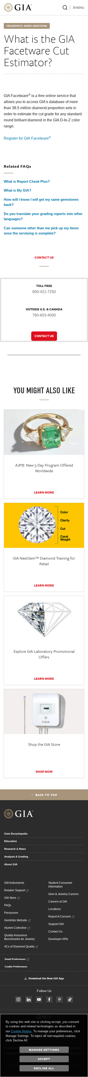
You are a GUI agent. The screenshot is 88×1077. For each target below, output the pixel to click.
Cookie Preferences (16, 966)
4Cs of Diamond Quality (19, 946)
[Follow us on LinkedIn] (29, 999)
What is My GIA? (17, 190)
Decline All (44, 1068)
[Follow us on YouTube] (39, 999)
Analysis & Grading (16, 856)
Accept (44, 1059)
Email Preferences (15, 959)
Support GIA (56, 924)
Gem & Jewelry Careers (63, 894)
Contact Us (55, 931)
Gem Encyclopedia (15, 833)
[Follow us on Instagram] (18, 999)
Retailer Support (14, 890)
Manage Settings (44, 1049)
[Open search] (65, 7)
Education (10, 841)
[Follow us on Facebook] (49, 999)
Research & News (15, 848)
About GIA (10, 864)
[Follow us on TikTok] (70, 999)
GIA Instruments (14, 882)
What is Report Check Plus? (27, 181)
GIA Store (10, 897)
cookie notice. (21, 1031)
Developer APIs (58, 939)
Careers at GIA (57, 901)
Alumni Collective (15, 927)
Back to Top (46, 795)
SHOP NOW (44, 771)
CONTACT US (44, 257)
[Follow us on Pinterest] (59, 999)
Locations (54, 909)
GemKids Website (15, 920)
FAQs (7, 905)
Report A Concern (59, 916)
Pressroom (11, 912)
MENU (80, 7)
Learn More (44, 492)
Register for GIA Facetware (27, 138)
